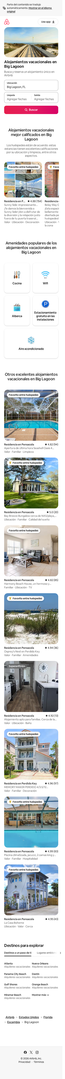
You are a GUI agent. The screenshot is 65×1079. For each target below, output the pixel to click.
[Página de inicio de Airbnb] (6, 21)
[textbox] (17, 99)
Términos (39, 1062)
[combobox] (31, 87)
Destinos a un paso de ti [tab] (17, 952)
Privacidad (24, 1062)
